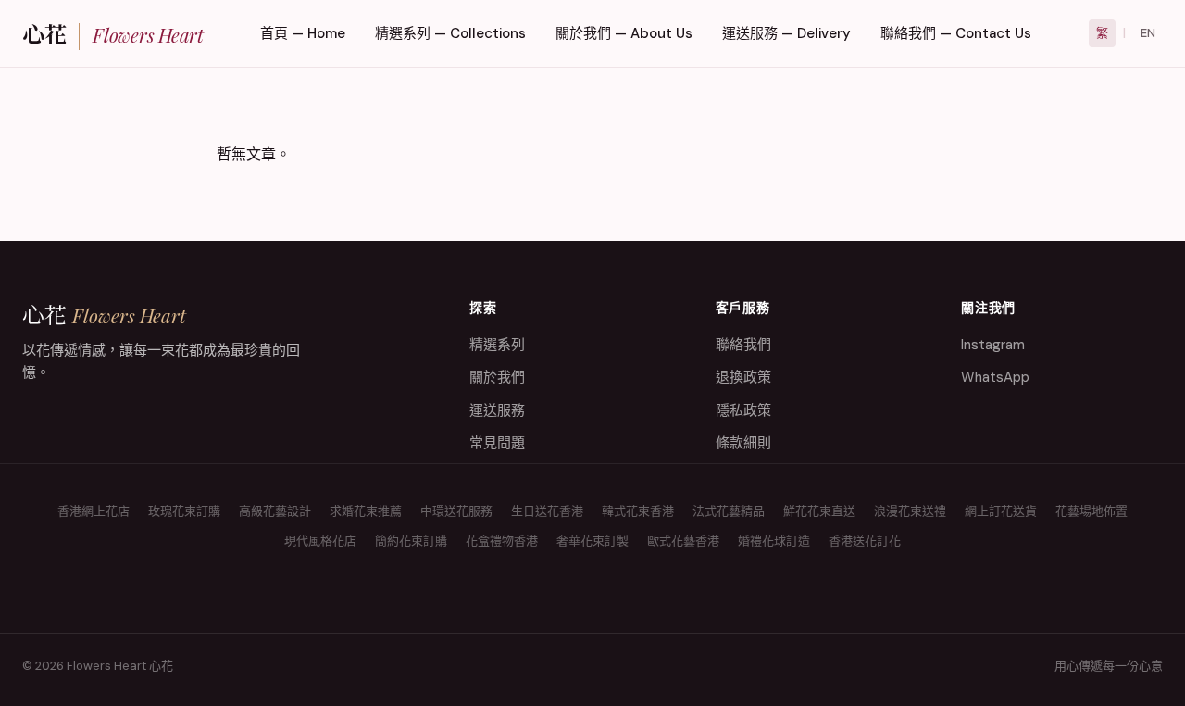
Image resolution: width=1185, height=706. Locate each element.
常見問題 (497, 443)
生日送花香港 (547, 511)
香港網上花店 (93, 511)
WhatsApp (995, 377)
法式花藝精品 (728, 511)
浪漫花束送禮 (910, 511)
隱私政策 (743, 410)
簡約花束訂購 (411, 540)
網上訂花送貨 (1001, 511)
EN (1148, 33)
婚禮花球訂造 (774, 540)
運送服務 (497, 410)
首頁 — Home (302, 33)
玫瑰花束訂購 (184, 511)
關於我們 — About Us (623, 33)
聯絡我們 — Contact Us (955, 33)
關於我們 (497, 377)
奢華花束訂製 (592, 540)
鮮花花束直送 (819, 511)
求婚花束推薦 (366, 511)
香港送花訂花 (865, 540)
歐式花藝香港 (683, 540)
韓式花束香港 (638, 511)
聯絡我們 (743, 344)
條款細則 (743, 443)
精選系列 (497, 344)
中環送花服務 (456, 511)
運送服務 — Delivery (786, 33)
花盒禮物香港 (502, 540)
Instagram (993, 344)
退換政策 (743, 377)
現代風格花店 (320, 540)
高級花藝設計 (275, 511)
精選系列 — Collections (450, 33)
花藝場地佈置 (1091, 511)
